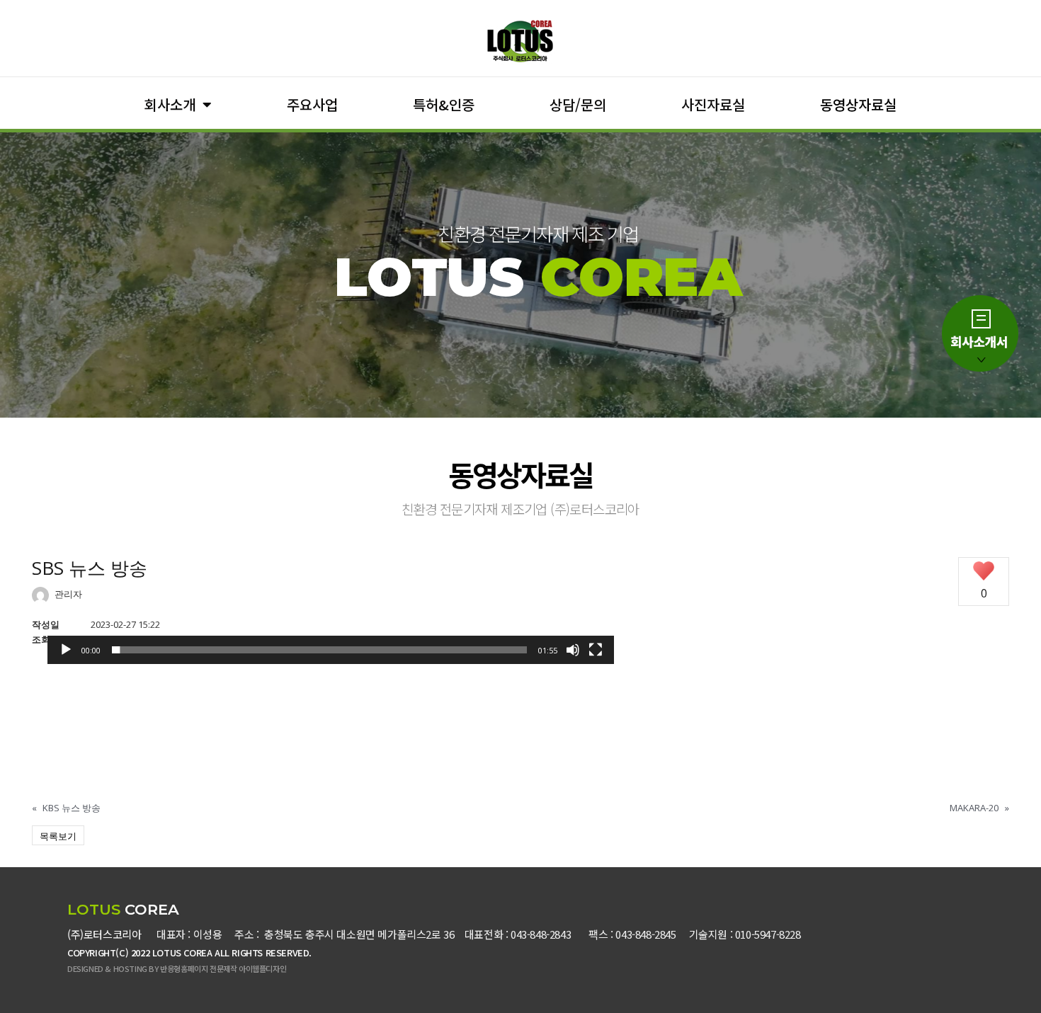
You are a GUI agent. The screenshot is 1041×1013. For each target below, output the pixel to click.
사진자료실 (713, 104)
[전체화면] (595, 650)
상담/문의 (578, 104)
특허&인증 (443, 104)
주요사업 (312, 104)
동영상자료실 (858, 104)
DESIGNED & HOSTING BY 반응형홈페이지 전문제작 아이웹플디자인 (176, 968)
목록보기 (58, 836)
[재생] (66, 650)
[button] (330, 664)
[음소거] (573, 650)
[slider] (319, 649)
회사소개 (169, 104)
